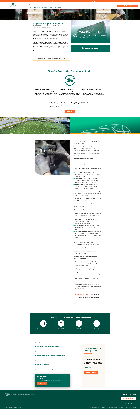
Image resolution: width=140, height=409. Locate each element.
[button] (88, 304)
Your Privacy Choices (38, 402)
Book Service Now (128, 5)
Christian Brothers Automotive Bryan (41, 30)
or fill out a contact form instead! (55, 383)
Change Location (129, 398)
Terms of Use (49, 399)
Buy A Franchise (38, 399)
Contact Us (14, 402)
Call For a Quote (70, 111)
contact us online (53, 57)
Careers (28, 399)
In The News (7, 402)
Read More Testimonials (91, 372)
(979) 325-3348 (34, 3)
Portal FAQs (49, 402)
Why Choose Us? (18, 399)
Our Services (7, 399)
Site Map (21, 402)
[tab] (52, 346)
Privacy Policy (28, 402)
